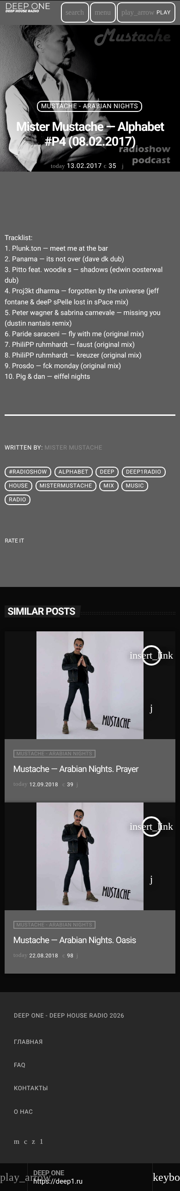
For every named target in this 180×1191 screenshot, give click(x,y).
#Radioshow (28, 472)
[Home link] (32, 12)
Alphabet (74, 472)
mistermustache (66, 485)
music (135, 485)
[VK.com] (26, 1142)
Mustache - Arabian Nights (89, 106)
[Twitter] (34, 1142)
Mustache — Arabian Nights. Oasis (74, 940)
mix (108, 485)
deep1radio (143, 472)
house (18, 485)
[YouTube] (17, 1142)
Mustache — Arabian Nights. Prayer (75, 769)
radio (17, 499)
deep (107, 472)
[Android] (41, 1142)
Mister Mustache (73, 447)
